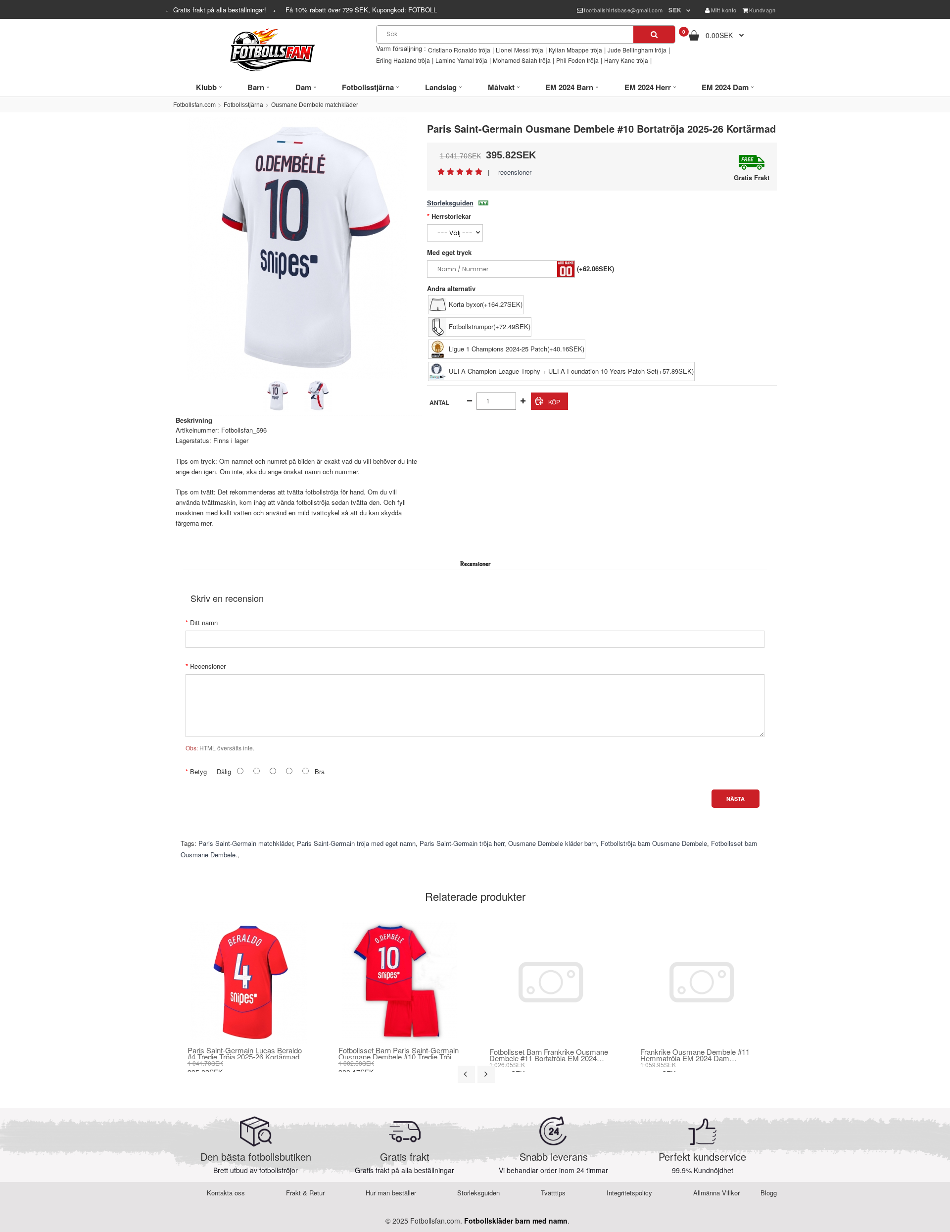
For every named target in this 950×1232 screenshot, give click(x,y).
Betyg (198, 771)
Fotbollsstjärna (243, 104)
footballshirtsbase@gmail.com (623, 10)
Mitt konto (724, 10)
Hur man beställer (391, 1192)
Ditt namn (204, 622)
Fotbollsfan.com (194, 104)
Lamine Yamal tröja (461, 60)
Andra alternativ (451, 288)
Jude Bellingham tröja (637, 50)
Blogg (768, 1192)
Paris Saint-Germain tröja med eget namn (356, 843)
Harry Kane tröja (626, 60)
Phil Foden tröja (577, 60)
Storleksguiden (450, 202)
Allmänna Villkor (716, 1192)
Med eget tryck (449, 252)
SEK (675, 9)
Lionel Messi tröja (519, 50)
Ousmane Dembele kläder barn (552, 843)
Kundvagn (762, 10)
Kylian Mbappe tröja (575, 50)
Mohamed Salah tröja (522, 60)
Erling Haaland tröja (403, 60)
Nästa (735, 798)
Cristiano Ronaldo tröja (459, 50)
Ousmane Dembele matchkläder (314, 104)
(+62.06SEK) (595, 268)
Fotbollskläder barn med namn (516, 1221)
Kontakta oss (226, 1192)
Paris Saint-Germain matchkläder (245, 843)
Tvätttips (553, 1192)
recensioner (514, 172)
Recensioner (208, 666)
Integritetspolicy (629, 1192)
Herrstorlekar (451, 216)
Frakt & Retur (305, 1192)
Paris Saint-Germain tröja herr (462, 843)
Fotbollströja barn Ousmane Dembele (654, 843)
